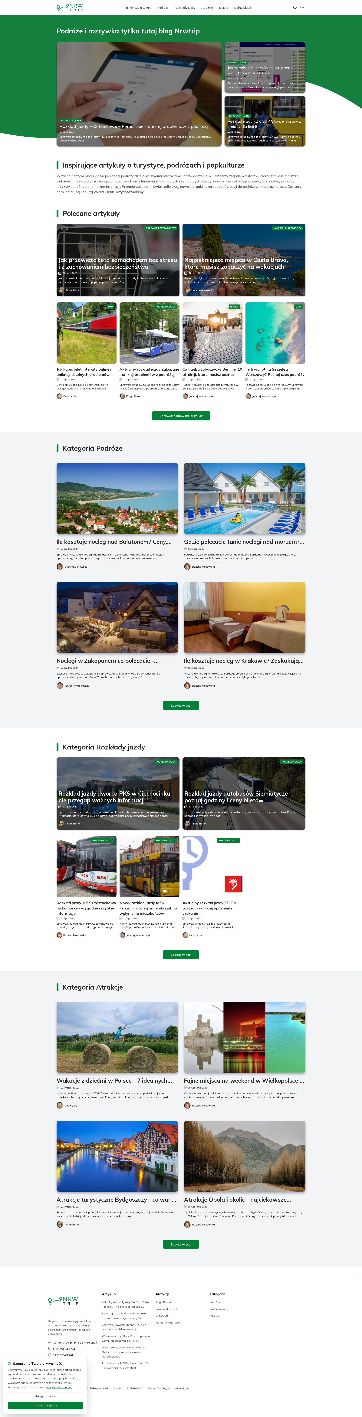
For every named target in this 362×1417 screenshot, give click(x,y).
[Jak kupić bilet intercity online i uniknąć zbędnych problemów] (87, 333)
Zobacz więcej (181, 705)
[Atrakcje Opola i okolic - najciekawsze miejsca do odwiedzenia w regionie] (244, 1156)
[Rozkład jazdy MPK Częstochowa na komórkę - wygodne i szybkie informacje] (87, 866)
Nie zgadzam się (45, 1396)
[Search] (295, 7)
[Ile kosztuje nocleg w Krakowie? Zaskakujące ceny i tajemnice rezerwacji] (244, 617)
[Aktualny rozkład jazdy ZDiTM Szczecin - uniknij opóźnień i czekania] (212, 866)
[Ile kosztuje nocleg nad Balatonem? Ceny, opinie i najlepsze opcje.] (117, 498)
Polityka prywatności (98, 1388)
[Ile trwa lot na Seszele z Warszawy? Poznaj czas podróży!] (275, 333)
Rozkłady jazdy (185, 7)
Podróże (163, 7)
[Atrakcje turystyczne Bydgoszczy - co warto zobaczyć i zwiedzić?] (117, 1156)
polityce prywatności (59, 1387)
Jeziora (223, 7)
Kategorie (217, 1294)
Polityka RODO (135, 1388)
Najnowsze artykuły (137, 7)
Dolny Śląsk (242, 7)
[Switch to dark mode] (302, 7)
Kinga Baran (73, 290)
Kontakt (118, 1388)
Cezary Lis (71, 1105)
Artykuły (109, 1294)
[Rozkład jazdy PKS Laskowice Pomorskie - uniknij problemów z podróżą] (139, 94)
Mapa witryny (181, 1388)
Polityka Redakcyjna (159, 1388)
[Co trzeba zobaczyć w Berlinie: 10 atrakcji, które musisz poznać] (212, 333)
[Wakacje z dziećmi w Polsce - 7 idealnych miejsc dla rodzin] (117, 1037)
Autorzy (162, 1294)
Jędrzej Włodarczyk (77, 685)
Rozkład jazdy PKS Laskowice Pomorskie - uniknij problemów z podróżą (134, 126)
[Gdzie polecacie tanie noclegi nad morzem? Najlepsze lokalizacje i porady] (244, 498)
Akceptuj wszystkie (45, 1405)
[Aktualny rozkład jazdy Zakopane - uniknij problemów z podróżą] (149, 333)
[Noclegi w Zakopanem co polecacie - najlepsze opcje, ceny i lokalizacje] (117, 617)
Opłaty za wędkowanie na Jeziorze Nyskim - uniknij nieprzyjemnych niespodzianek (123, 1352)
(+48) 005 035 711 (64, 1348)
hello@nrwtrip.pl (63, 1354)
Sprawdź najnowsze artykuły (181, 416)
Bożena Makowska (203, 290)
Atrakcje (207, 7)
